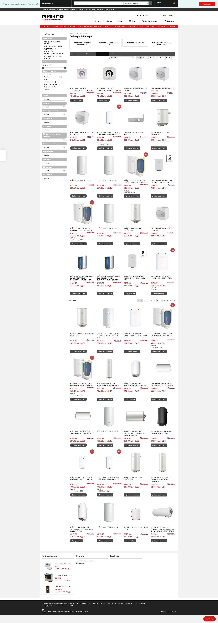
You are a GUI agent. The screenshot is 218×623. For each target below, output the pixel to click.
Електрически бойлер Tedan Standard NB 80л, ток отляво (162, 384)
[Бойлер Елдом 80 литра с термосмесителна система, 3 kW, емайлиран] (82, 512)
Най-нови (89, 54)
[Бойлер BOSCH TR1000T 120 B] (109, 512)
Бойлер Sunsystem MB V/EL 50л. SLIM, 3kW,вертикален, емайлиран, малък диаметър (108, 278)
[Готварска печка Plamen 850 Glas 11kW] (48, 577)
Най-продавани (76, 54)
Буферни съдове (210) (135, 42)
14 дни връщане (139, 603)
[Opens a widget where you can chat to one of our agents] (209, 619)
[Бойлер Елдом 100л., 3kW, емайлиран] (136, 463)
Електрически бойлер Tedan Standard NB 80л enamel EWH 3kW (108, 336)
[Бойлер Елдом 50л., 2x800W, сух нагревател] (82, 318)
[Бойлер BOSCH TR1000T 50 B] (109, 165)
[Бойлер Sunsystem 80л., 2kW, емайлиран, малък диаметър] (136, 165)
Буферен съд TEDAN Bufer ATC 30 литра (136, 528)
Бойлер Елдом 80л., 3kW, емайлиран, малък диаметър (108, 384)
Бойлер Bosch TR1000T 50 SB (80, 180)
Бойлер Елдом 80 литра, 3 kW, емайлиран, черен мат (161, 432)
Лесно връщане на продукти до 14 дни (102, 10)
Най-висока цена (118, 54)
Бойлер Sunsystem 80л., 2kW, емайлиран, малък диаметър (135, 181)
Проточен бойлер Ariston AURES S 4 (133, 133)
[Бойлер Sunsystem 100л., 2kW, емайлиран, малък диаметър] (162, 318)
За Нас (109, 21)
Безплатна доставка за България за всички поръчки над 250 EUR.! (65, 10)
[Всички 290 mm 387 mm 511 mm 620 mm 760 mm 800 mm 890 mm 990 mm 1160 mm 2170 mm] (53, 130)
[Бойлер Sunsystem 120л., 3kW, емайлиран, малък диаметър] (109, 462)
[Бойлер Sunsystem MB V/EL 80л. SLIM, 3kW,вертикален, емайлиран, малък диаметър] (82, 261)
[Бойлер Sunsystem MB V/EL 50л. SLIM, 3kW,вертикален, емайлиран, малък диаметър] (109, 261)
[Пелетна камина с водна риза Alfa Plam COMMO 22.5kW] (48, 589)
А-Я (129, 54)
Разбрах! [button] (206, 4)
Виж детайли (76, 100)
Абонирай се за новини (86, 561)
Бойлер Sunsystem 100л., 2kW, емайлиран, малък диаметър (162, 335)
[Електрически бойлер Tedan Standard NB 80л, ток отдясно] (82, 417)
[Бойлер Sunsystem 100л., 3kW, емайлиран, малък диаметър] (82, 369)
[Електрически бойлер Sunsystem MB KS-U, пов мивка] (82, 73)
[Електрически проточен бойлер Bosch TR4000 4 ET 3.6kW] (136, 318)
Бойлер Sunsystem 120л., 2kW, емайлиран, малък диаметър (81, 478)
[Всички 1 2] (53, 122)
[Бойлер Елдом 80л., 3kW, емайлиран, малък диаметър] (109, 369)
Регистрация (86, 603)
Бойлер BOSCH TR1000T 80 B (107, 228)
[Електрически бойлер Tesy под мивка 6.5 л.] (136, 74)
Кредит (134, 21)
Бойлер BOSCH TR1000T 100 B (107, 431)
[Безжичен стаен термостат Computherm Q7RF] (48, 566)
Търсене (102, 603)
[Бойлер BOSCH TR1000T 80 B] (109, 213)
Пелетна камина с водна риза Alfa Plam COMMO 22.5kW (63, 586)
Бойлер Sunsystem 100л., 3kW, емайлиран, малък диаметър (81, 384)
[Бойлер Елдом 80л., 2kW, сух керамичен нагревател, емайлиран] (162, 463)
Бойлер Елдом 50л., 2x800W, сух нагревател (82, 335)
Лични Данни (111, 603)
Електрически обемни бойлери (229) (82, 43)
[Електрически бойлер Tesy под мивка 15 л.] (82, 118)
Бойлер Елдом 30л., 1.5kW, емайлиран (160, 133)
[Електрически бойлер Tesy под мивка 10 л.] (162, 74)
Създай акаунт (162, 5)
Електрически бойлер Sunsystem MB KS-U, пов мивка (81, 89)
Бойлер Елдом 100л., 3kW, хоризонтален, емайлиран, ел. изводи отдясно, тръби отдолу (162, 529)
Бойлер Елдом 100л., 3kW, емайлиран (133, 478)
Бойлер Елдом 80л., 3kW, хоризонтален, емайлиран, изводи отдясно (134, 433)
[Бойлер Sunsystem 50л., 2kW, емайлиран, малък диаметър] (109, 117)
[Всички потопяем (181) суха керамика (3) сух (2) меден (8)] (53, 147)
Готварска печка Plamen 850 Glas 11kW (63, 575)
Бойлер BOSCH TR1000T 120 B (107, 527)
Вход (159, 2)
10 (170, 58)
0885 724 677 (143, 15)
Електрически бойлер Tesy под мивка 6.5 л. (135, 89)
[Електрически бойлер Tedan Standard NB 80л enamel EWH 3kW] (109, 317)
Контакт (121, 21)
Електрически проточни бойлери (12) (161, 43)
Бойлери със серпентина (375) (108, 43)
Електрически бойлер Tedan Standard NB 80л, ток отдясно (81, 432)
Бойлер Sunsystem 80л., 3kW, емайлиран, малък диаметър (81, 229)
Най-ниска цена (102, 54)
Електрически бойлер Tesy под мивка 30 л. (162, 229)
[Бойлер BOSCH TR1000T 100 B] (109, 417)
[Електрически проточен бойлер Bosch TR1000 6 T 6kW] (162, 261)
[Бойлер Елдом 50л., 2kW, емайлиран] (136, 213)
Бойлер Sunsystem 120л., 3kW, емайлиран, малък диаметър (108, 478)
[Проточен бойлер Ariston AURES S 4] (136, 118)
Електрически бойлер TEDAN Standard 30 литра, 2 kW (161, 181)
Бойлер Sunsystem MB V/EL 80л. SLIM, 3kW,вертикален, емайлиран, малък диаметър (81, 278)
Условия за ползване (125, 603)
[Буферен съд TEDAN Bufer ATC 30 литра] (136, 512)
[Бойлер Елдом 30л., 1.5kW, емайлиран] (162, 118)
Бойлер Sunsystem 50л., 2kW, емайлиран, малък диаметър (108, 133)
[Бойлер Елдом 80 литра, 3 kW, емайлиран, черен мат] (162, 417)
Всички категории (166, 26)
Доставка (170, 21)
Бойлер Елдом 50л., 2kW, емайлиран (133, 229)
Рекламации (53, 603)
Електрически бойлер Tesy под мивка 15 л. (81, 133)
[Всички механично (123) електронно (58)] (53, 155)
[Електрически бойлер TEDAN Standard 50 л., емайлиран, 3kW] (136, 261)
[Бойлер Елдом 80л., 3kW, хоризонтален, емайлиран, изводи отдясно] (136, 417)
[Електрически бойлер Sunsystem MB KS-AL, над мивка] (109, 74)
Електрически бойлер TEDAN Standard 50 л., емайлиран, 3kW (134, 278)
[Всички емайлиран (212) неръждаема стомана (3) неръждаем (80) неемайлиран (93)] (53, 114)
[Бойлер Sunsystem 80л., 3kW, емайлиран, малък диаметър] (82, 213)
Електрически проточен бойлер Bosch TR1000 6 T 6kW (161, 277)
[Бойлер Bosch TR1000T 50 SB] (82, 165)
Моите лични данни (168, 611)
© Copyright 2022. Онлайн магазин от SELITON (57, 606)
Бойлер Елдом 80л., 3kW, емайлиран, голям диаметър (135, 384)
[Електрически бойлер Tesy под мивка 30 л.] (162, 213)
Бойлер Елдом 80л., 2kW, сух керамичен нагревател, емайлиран (161, 479)
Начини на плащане (152, 21)
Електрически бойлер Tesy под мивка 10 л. (162, 89)
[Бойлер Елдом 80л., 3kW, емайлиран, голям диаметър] (136, 369)
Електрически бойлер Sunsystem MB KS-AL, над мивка (109, 89)
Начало (98, 21)
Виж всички (80, 563)
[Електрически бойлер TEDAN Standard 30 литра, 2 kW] (162, 165)
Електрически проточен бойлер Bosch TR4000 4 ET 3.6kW (135, 335)
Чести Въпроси (75, 603)
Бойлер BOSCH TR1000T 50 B (107, 180)
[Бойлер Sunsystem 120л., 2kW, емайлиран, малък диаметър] (82, 462)
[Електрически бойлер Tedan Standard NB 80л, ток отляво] (162, 369)
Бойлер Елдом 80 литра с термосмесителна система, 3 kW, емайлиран (81, 529)
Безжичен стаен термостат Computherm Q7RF (63, 564)
